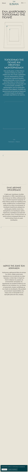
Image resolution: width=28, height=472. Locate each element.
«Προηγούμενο (11, 141)
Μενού (4, 3)
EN (22, 3)
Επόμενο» (18, 141)
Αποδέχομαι (4, 469)
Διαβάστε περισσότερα (12, 469)
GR (25, 3)
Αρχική (3, 8)
